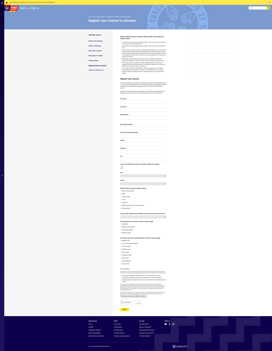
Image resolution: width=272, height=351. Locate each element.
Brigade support (126, 233)
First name (123, 99)
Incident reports (118, 327)
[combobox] (143, 175)
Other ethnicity (126, 208)
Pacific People (126, 196)
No (122, 168)
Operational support (127, 230)
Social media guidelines (95, 333)
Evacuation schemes (119, 333)
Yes (122, 166)
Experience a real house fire (146, 333)
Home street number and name (129, 132)
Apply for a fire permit (145, 327)
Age (121, 172)
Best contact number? (126, 124)
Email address (124, 114)
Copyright (91, 327)
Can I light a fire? (144, 324)
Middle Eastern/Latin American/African (133, 205)
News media (125, 252)
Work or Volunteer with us (99, 16)
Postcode (123, 148)
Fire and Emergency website (130, 243)
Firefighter (125, 224)
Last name (123, 107)
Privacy (90, 324)
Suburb (122, 140)
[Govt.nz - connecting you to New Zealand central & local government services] (180, 346)
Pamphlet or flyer (127, 255)
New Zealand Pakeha (128, 191)
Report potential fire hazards (147, 330)
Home (90, 16)
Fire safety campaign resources (122, 336)
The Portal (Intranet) (145, 336)
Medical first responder (128, 227)
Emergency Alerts (118, 330)
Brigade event (126, 240)
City (121, 156)
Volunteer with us (110, 16)
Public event (125, 258)
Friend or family (126, 246)
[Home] (11, 8)
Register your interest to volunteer (123, 16)
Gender (122, 180)
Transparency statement (95, 330)
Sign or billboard (126, 261)
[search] (268, 7)
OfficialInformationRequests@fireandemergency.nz (134, 296)
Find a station (117, 324)
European (124, 202)
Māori (123, 194)
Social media (125, 264)
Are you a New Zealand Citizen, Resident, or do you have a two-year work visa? (142, 213)
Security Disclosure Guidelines (96, 336)
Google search (126, 249)
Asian (123, 199)
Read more (51, 2)
